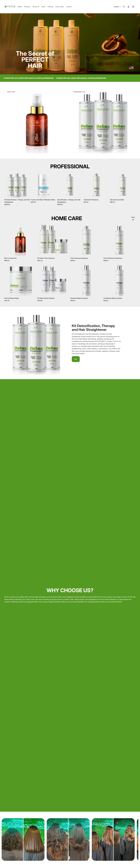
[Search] (123, 6)
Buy (75, 359)
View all (133, 218)
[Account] (128, 6)
